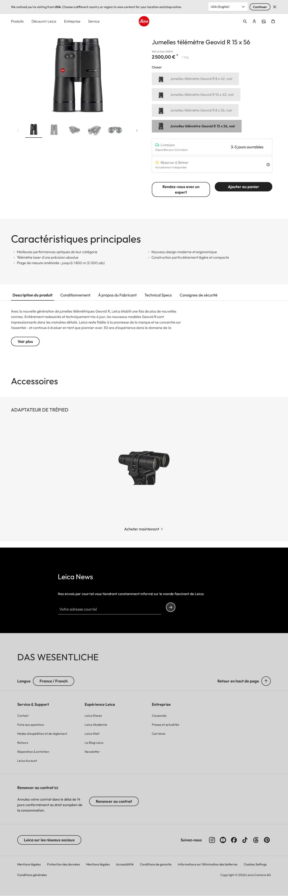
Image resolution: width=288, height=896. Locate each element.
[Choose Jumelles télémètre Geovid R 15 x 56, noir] (197, 126)
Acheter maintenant (141, 528)
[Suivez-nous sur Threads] (256, 840)
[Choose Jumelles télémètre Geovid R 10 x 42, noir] (196, 94)
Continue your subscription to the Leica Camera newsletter (170, 607)
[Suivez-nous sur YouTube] (223, 840)
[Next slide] (137, 130)
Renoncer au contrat (114, 801)
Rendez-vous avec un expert (180, 189)
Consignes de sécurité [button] (198, 295)
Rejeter (274, 7)
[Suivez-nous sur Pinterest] (267, 840)
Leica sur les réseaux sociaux (49, 839)
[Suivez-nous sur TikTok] (245, 840)
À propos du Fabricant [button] (117, 295)
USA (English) (220, 7)
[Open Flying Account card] (254, 21)
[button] (33, 130)
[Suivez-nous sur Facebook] (234, 840)
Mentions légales (29, 864)
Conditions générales (32, 875)
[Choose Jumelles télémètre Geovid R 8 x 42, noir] (195, 78)
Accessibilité (125, 864)
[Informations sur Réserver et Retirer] (268, 164)
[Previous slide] (18, 130)
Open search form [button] (245, 21)
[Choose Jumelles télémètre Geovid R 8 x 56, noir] (195, 110)
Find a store (264, 21)
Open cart (273, 21)
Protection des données (63, 864)
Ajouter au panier (243, 186)
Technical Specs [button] (158, 295)
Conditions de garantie (156, 864)
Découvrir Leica (44, 21)
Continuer (260, 7)
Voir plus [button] (25, 341)
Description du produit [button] (33, 295)
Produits (17, 21)
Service (94, 21)
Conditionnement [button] (75, 295)
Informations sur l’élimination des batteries (207, 864)
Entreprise (72, 21)
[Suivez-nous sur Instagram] (212, 840)
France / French (54, 681)
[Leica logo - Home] (144, 21)
